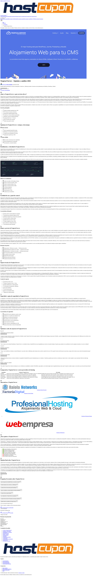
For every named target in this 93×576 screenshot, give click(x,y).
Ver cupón (11, 512)
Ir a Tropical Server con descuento (7, 507)
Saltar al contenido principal (5, 0)
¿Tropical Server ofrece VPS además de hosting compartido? (10, 498)
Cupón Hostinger (5, 560)
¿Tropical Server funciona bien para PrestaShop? (8, 487)
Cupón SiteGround (6, 561)
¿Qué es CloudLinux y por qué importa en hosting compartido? (10, 490)
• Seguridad (5, 536)
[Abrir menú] (1, 20)
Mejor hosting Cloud (27, 18)
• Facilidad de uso (6, 533)
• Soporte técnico (5, 535)
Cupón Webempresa (6, 562)
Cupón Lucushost (21, 16)
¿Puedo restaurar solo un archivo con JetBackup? (8, 484)
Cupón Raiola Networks (4, 16)
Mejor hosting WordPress (12, 18)
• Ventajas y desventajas (7, 531)
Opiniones (5, 24)
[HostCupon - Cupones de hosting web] (38, 554)
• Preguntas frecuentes (6, 540)
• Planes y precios (6, 534)
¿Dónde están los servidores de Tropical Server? (8, 501)
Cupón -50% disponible (6, 90)
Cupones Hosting (3, 15)
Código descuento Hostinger (13, 16)
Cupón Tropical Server (33, 16)
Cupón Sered (26, 16)
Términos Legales (21, 572)
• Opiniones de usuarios (7, 537)
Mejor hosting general (4, 18)
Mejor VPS (32, 18)
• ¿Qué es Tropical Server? (7, 530)
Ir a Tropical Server (5, 512)
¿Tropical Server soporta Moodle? (6, 493)
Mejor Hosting (5, 568)
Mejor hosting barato (20, 18)
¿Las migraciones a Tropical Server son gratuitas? (9, 495)
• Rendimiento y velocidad (7, 532)
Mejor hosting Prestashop (38, 18)
